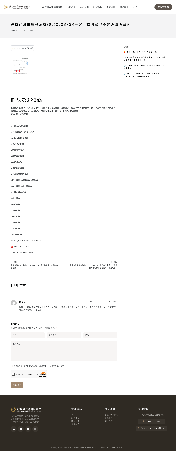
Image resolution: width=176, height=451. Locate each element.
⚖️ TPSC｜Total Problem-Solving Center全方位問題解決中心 (141, 74)
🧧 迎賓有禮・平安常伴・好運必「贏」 (141, 51)
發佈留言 (17, 385)
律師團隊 (111, 7)
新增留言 (17, 344)
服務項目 (97, 7)
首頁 (73, 414)
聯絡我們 (109, 421)
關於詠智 (84, 7)
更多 (135, 7)
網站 (87, 335)
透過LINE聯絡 (111, 414)
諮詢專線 (162, 7)
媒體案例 (124, 7)
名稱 (15, 335)
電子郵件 (53, 335)
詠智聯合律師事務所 (52, 7)
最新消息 (71, 7)
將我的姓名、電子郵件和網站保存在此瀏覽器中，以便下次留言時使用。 (40, 366)
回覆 (114, 302)
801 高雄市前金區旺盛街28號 (151, 414)
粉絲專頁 (109, 417)
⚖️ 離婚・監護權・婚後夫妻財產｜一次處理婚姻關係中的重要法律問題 (144, 58)
